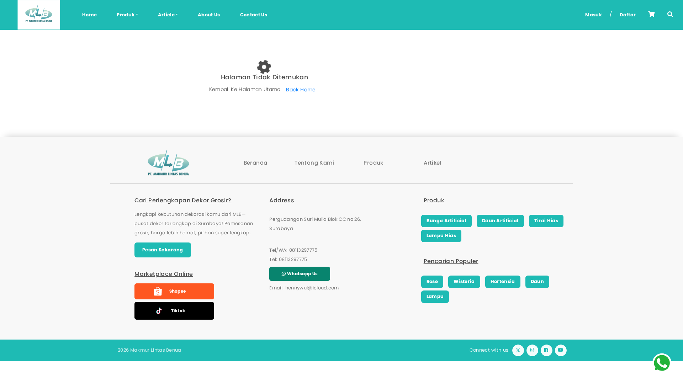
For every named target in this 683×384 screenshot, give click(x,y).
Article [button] (166, 14)
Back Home (301, 89)
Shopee (177, 291)
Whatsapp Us (302, 274)
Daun (537, 281)
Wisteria (464, 281)
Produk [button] (125, 14)
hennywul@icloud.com (312, 287)
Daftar (628, 14)
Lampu (435, 296)
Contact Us (253, 14)
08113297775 (303, 250)
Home (89, 14)
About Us (209, 14)
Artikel (432, 162)
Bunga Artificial (446, 220)
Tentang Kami (314, 162)
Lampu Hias (441, 235)
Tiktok (178, 311)
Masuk (593, 14)
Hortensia (503, 281)
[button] (670, 14)
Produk (373, 162)
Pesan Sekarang (162, 249)
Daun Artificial (500, 220)
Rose (432, 281)
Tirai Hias (546, 220)
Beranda (256, 162)
